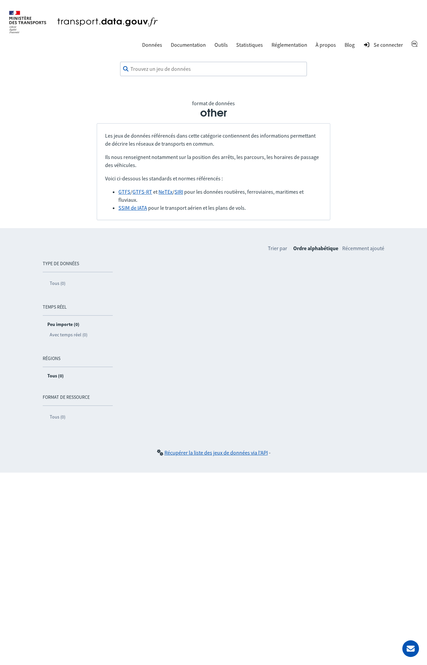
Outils (221, 44)
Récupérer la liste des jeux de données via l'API (216, 452)
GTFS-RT (142, 191)
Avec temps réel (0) (68, 335)
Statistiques (249, 44)
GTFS (124, 191)
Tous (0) (57, 283)
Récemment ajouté (363, 248)
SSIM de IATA (132, 207)
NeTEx (165, 191)
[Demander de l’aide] (410, 648)
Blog (350, 44)
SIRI (178, 191)
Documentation (188, 44)
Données (152, 44)
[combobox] (213, 69)
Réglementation (289, 44)
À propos (326, 44)
